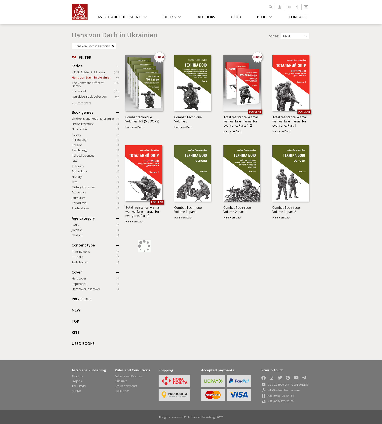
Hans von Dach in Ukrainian (92, 46)
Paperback (95, 284)
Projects (77, 381)
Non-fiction (95, 129)
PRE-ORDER (82, 299)
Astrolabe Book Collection (95, 96)
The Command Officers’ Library (95, 84)
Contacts (298, 17)
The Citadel (79, 386)
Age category (84, 218)
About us (77, 376)
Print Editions (95, 251)
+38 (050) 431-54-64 (281, 396)
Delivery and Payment (128, 376)
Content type (83, 245)
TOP (75, 321)
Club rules (121, 381)
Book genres (82, 112)
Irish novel (95, 91)
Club (236, 17)
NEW (76, 310)
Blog (262, 17)
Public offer (122, 391)
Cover (77, 272)
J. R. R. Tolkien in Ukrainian (95, 72)
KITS (76, 332)
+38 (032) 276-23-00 (281, 401)
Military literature (95, 187)
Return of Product (126, 386)
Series (77, 65)
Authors (206, 17)
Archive (76, 391)
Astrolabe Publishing (119, 17)
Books (169, 17)
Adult (95, 224)
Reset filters (83, 103)
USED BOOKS (83, 343)
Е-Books (95, 257)
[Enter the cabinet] (279, 7)
